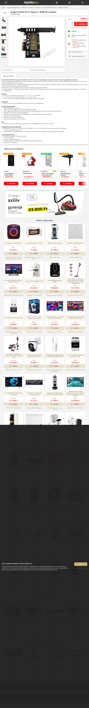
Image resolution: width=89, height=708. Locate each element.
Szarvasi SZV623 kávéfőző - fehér (34, 281)
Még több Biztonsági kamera (34, 370)
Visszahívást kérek (77, 52)
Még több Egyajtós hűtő (75, 257)
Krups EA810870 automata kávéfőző (55, 281)
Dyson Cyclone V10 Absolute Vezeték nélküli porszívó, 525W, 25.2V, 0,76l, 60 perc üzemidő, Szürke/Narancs (75, 281)
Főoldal (3, 7)
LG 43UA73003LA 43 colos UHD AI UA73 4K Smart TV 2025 (55, 317)
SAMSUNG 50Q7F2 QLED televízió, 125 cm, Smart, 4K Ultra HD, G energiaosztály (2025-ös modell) (75, 394)
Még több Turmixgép (55, 257)
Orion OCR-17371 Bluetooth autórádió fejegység (34, 393)
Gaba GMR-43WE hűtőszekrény (75, 243)
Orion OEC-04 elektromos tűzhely (13, 318)
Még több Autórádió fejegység (34, 408)
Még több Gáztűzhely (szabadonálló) (75, 370)
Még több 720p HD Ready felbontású (13, 295)
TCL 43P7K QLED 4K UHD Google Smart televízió (13, 393)
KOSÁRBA (12, 183)
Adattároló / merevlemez (27, 7)
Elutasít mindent (81, 568)
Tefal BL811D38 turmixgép (55, 243)
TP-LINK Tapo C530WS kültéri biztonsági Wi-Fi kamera (34, 355)
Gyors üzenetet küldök (78, 56)
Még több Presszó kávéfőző (34, 295)
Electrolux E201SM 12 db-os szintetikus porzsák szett (34, 317)
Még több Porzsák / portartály (34, 332)
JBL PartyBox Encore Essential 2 (13, 243)
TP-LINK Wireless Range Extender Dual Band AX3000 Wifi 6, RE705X (55, 355)
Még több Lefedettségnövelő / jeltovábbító (55, 370)
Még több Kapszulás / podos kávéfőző (54, 408)
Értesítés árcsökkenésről (39, 70)
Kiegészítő (38, 7)
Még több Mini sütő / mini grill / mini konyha (34, 258)
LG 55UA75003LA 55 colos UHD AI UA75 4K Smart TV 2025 (75, 317)
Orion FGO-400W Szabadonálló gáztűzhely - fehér (75, 355)
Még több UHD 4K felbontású (54, 332)
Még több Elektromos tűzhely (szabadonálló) (13, 332)
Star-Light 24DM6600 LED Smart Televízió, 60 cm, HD (13, 281)
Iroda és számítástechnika (13, 7)
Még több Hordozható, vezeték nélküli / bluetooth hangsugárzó (13, 258)
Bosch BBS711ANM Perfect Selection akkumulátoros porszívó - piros (13, 355)
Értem (80, 564)
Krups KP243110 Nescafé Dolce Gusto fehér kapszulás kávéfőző (54, 393)
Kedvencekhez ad (8, 70)
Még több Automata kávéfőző (54, 295)
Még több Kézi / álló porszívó (75, 295)
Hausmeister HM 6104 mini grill (34, 243)
